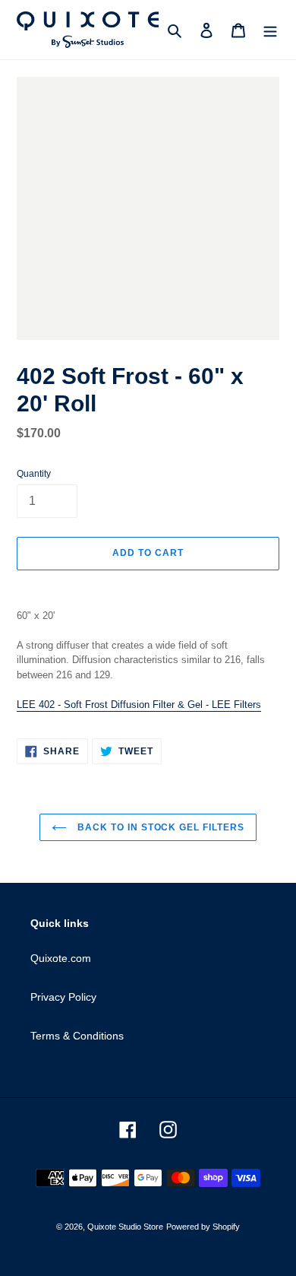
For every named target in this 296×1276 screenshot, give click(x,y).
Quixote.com (60, 958)
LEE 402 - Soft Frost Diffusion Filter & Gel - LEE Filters (139, 704)
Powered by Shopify (203, 1226)
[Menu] (270, 30)
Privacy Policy (63, 997)
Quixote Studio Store (125, 1226)
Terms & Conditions (77, 1036)
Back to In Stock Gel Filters (159, 827)
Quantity (34, 473)
